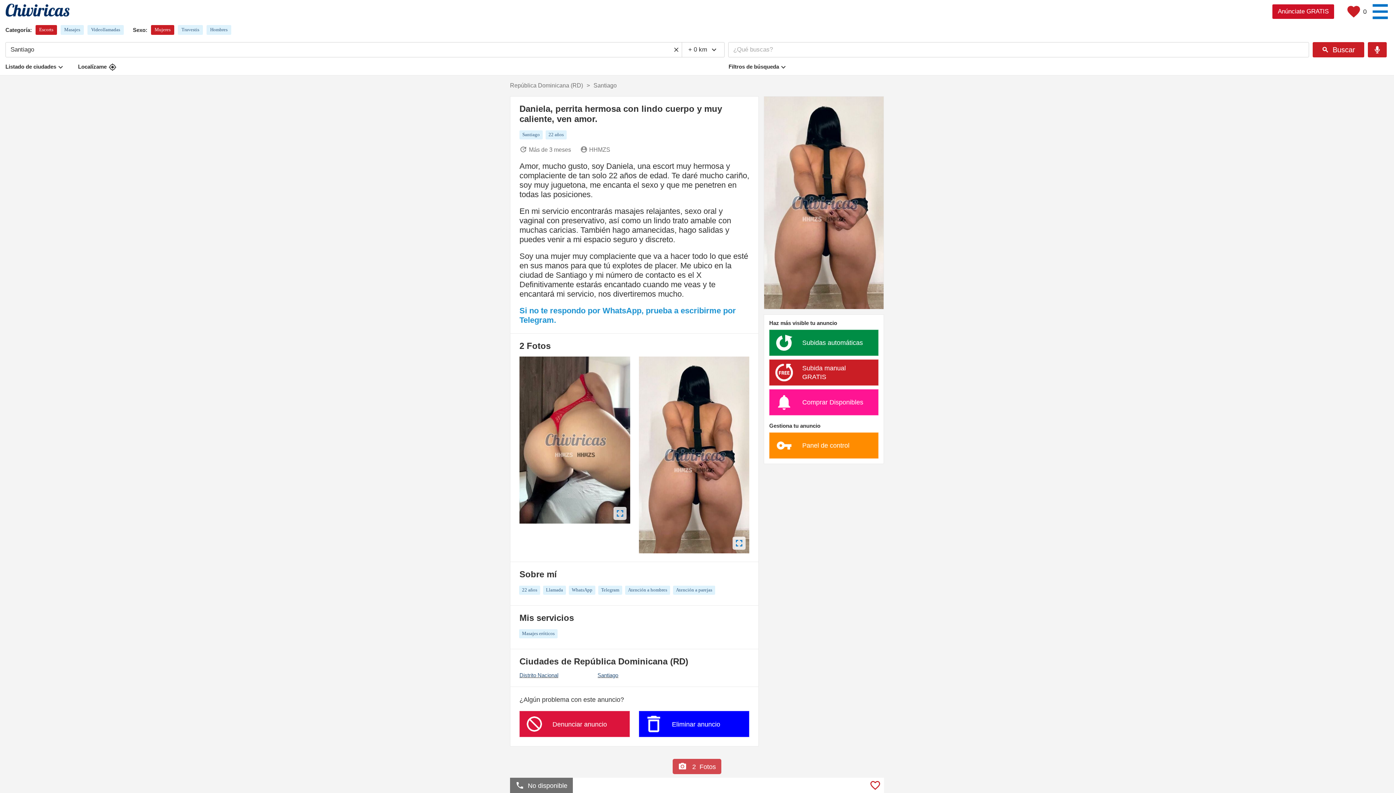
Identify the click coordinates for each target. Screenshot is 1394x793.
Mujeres (163, 29)
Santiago (608, 675)
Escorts (46, 29)
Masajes (72, 29)
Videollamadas (105, 29)
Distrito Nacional (538, 675)
